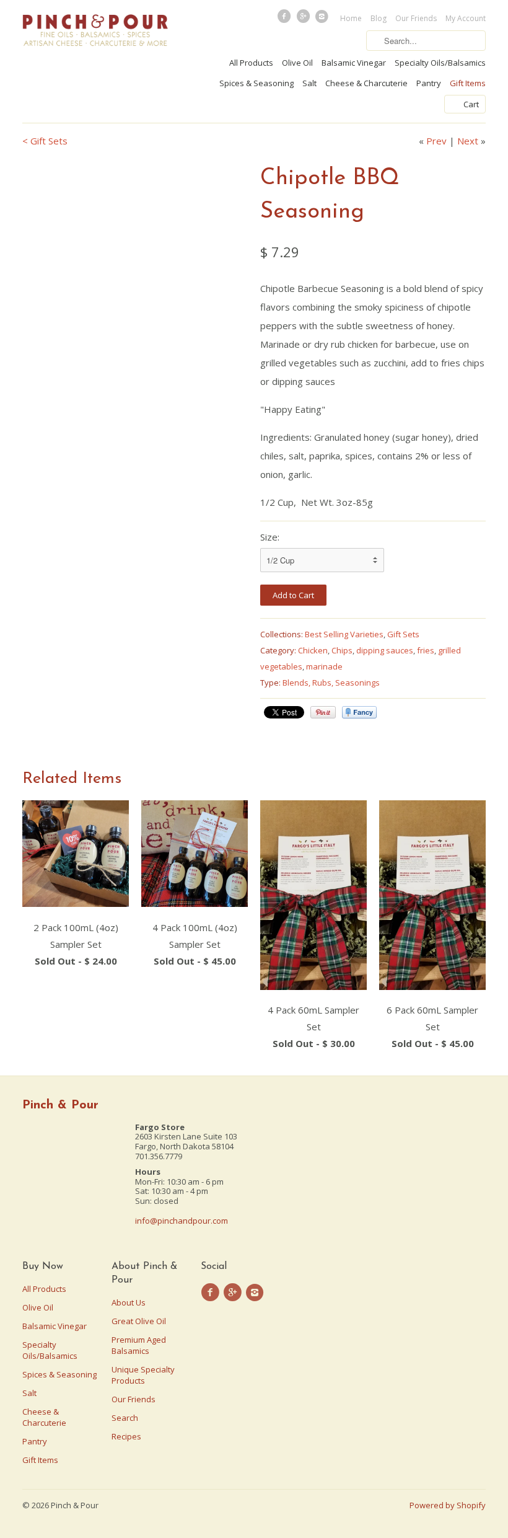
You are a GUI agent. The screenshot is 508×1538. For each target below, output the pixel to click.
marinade (324, 666)
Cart (471, 104)
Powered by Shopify (447, 1505)
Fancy (359, 712)
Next (467, 141)
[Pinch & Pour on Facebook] (286, 19)
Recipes (126, 1436)
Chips (342, 650)
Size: (269, 537)
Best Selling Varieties (344, 634)
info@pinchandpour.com (181, 1220)
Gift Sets (403, 634)
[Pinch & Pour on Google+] (304, 19)
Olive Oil (297, 62)
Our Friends (416, 18)
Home (351, 18)
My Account (465, 18)
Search (125, 1417)
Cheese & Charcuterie (366, 83)
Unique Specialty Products (143, 1375)
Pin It (323, 712)
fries (425, 650)
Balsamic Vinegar (354, 62)
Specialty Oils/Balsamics (440, 62)
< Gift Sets (45, 141)
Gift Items (468, 83)
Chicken (313, 650)
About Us (129, 1302)
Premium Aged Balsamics (139, 1345)
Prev (436, 141)
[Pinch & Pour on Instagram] (323, 19)
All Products (251, 62)
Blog (378, 18)
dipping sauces (384, 650)
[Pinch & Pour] (95, 32)
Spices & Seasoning (256, 83)
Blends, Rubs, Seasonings (331, 682)
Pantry (428, 83)
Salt (309, 83)
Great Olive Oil (139, 1321)
